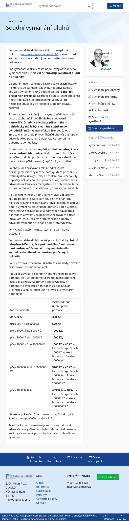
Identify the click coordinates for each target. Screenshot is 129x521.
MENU (116, 6)
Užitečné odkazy (46, 499)
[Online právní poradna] (19, 5)
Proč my (41, 495)
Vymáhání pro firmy (104, 97)
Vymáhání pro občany (105, 90)
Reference (42, 487)
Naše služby (43, 491)
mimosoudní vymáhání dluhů (39, 54)
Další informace (108, 517)
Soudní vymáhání (102, 128)
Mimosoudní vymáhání (98, 119)
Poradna (76, 457)
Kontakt (41, 503)
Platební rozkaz (101, 110)
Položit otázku (108, 477)
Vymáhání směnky (103, 103)
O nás (40, 483)
